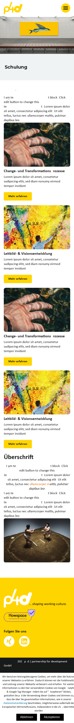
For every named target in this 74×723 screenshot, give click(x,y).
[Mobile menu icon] (65, 8)
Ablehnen (26, 717)
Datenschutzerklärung (15, 703)
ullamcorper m (40, 484)
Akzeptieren (52, 717)
